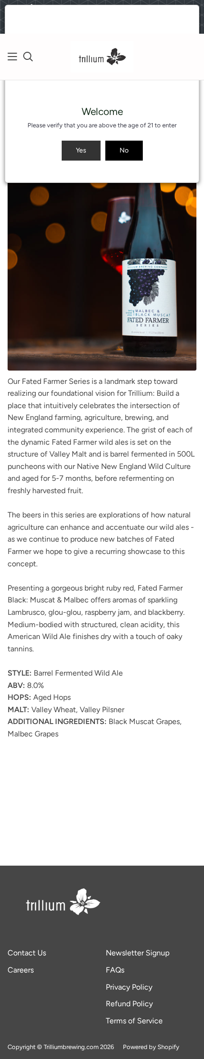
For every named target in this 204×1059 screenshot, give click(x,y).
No (124, 150)
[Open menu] (13, 56)
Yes (81, 150)
